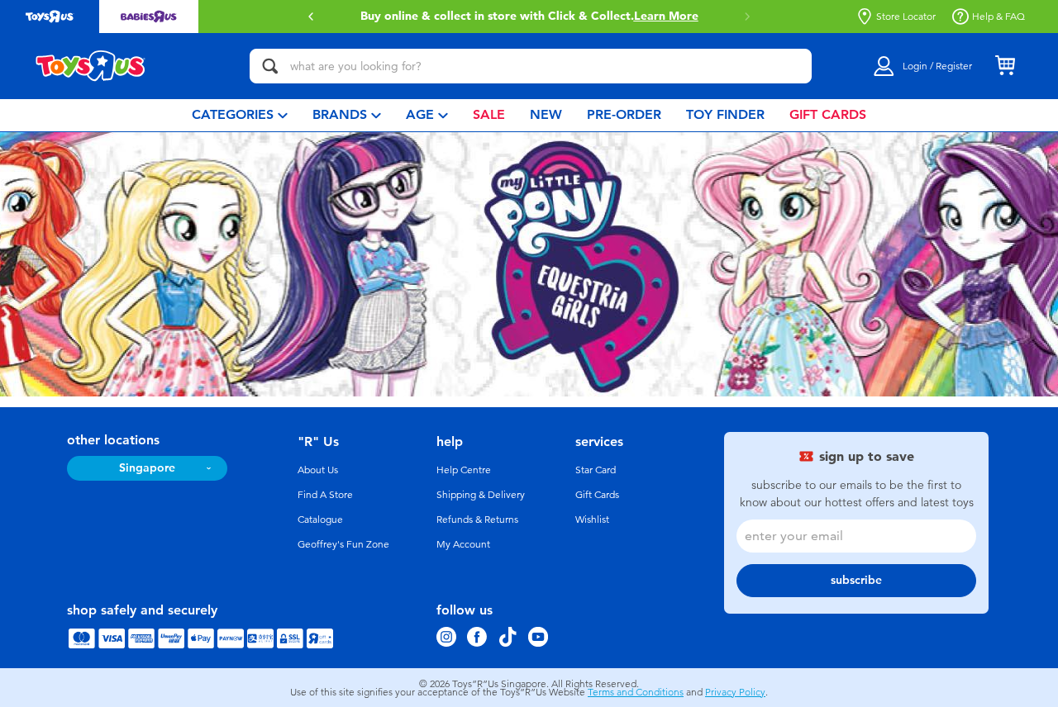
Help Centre (463, 470)
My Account (463, 544)
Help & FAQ (998, 16)
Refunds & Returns (477, 519)
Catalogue (320, 519)
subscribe (856, 580)
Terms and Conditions (636, 692)
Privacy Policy (735, 692)
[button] (310, 16)
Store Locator (906, 16)
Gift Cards (597, 495)
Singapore (147, 468)
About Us (318, 470)
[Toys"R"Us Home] (91, 66)
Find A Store (325, 495)
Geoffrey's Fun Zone (343, 544)
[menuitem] (239, 115)
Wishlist (592, 519)
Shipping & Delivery (480, 495)
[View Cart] (1005, 66)
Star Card (595, 470)
